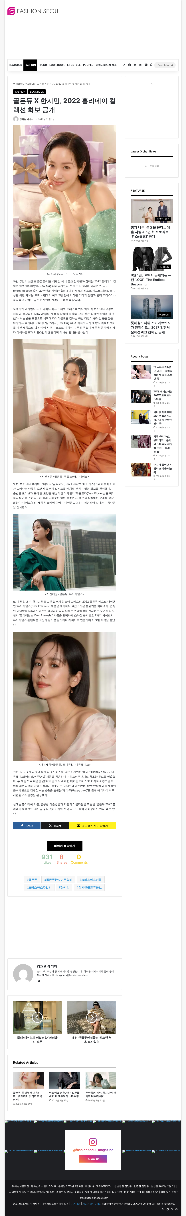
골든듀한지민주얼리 (59, 879)
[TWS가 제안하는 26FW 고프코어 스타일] (141, 396)
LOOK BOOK (57, 64)
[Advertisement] (126, 29)
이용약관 (75, 1203)
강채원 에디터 (26, 119)
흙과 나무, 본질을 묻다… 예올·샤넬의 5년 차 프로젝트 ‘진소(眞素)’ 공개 (150, 231)
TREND (42, 64)
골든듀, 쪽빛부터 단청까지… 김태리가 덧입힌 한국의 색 (27, 1096)
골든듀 (32, 879)
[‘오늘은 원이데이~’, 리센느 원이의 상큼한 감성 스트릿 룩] (141, 372)
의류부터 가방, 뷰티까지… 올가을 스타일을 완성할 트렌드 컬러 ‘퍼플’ (162, 444)
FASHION (30, 64)
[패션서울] (34, 11)
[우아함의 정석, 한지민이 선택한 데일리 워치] (101, 1080)
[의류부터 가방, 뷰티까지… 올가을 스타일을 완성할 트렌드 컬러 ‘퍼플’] (141, 441)
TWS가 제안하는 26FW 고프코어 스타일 (163, 395)
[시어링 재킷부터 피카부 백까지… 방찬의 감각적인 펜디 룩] (141, 417)
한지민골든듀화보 (90, 887)
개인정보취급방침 (91, 1203)
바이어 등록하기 (64, 846)
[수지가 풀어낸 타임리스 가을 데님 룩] (141, 469)
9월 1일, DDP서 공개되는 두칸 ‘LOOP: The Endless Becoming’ (151, 279)
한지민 (65, 887)
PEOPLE (88, 64)
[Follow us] (93, 1144)
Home (19, 83)
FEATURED (15, 64)
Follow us (93, 1159)
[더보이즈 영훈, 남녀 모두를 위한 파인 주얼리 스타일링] (64, 1080)
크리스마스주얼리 (40, 887)
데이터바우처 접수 (106, 64)
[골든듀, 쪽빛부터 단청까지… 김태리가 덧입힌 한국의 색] (28, 1080)
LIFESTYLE (74, 64)
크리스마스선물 (91, 879)
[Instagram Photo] (19, 1135)
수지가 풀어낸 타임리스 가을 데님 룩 (162, 468)
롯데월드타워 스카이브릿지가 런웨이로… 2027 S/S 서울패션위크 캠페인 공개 (151, 327)
